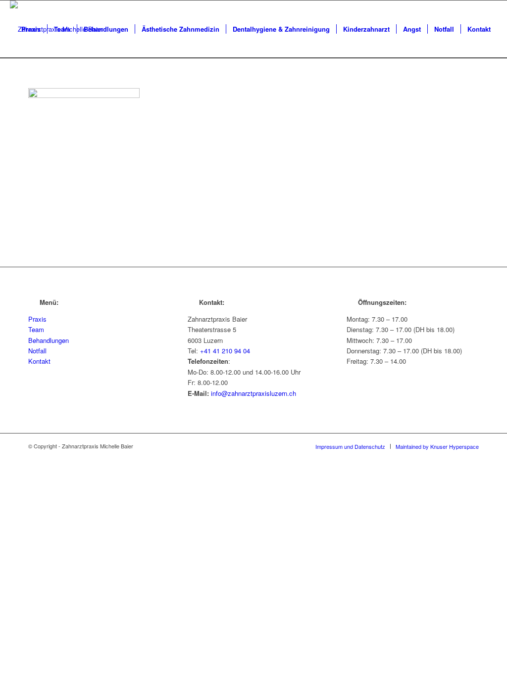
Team (36, 329)
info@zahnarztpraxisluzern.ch (253, 393)
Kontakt (39, 361)
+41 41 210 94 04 (225, 350)
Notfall (37, 350)
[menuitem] (31, 29)
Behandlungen (48, 340)
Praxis (37, 319)
